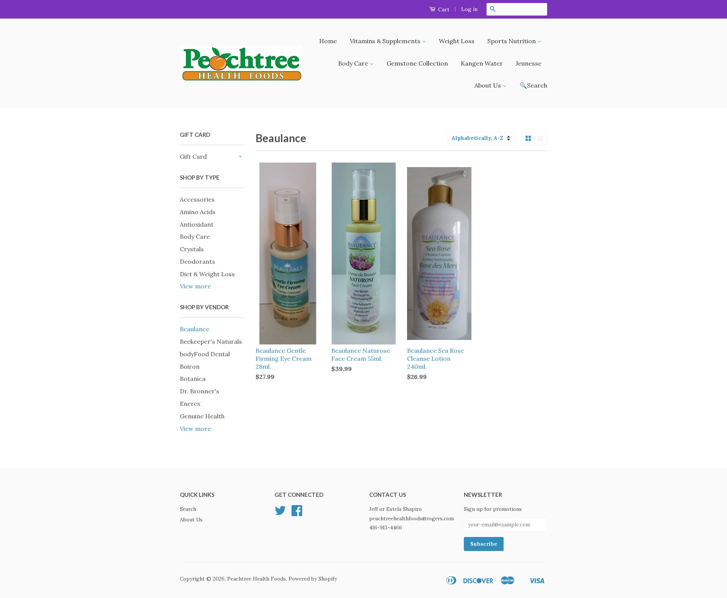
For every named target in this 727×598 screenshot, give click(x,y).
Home (328, 41)
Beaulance (194, 329)
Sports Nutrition (512, 41)
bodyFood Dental (205, 354)
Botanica (193, 378)
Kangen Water (482, 63)
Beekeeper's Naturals (211, 341)
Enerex (190, 403)
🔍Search (533, 85)
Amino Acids (197, 212)
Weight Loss (456, 41)
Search (188, 509)
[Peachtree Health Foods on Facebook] (297, 513)
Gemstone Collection (417, 63)
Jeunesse (528, 63)
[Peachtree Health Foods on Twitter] (280, 513)
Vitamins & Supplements (386, 41)
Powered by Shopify (313, 578)
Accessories (197, 199)
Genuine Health (202, 416)
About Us (488, 85)
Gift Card (193, 156)
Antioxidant (197, 224)
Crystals (192, 249)
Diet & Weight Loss (207, 274)
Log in (469, 9)
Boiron (190, 366)
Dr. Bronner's (199, 391)
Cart (443, 9)
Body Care (354, 63)
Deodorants (197, 261)
